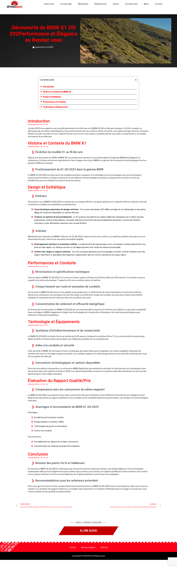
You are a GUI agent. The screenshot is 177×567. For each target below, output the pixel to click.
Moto (146, 4)
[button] (136, 80)
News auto (49, 4)
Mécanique (83, 4)
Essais (116, 4)
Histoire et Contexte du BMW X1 (57, 92)
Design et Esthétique (52, 97)
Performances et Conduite (54, 102)
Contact (158, 4)
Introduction (48, 87)
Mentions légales (88, 547)
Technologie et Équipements (55, 107)
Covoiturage (66, 4)
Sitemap (104, 547)
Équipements (100, 4)
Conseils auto (131, 4)
